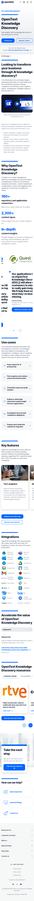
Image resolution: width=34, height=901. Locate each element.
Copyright (5, 888)
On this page (5, 56)
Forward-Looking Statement (17, 880)
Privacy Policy (17, 869)
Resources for (6, 830)
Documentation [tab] (26, 676)
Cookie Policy (17, 875)
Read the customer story (15, 309)
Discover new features (12, 522)
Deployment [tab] (7, 629)
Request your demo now (12, 516)
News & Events (6, 846)
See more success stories (13, 718)
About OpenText (16, 792)
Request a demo (24, 40)
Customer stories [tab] (10, 676)
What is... (4, 840)
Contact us (8, 40)
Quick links (5, 851)
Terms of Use (17, 872)
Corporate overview (8, 835)
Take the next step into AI (14, 767)
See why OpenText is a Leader (18, 50)
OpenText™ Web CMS (21, 894)
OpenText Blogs (16, 802)
